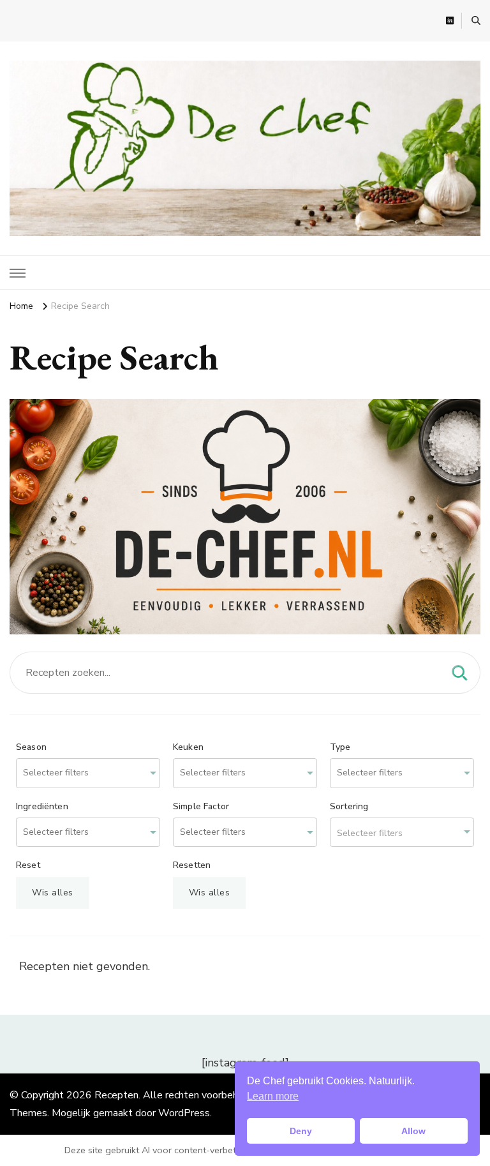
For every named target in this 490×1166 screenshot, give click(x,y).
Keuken (188, 747)
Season (31, 747)
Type (340, 747)
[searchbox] (72, 773)
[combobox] (88, 773)
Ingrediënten (42, 806)
